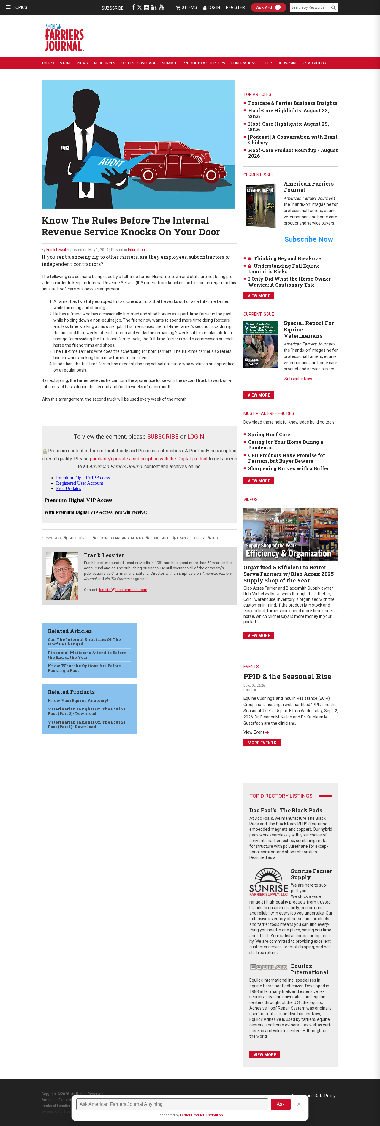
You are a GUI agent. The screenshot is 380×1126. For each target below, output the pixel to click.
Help (267, 63)
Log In (214, 7)
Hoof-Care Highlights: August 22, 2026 (288, 113)
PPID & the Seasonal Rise (287, 676)
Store (66, 63)
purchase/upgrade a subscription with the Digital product (149, 459)
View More (259, 295)
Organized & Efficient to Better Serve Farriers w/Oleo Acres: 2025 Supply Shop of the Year (288, 574)
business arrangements (119, 538)
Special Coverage (138, 63)
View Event (253, 732)
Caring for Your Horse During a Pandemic (285, 445)
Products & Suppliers (204, 63)
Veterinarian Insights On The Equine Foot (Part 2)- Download (87, 711)
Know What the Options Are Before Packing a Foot (84, 668)
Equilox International (310, 969)
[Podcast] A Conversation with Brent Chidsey (293, 140)
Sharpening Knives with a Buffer (288, 468)
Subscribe (113, 8)
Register (235, 7)
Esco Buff (160, 538)
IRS (215, 538)
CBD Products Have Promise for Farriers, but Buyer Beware (286, 458)
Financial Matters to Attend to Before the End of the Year (87, 655)
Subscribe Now (298, 378)
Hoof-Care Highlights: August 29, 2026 (288, 126)
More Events (262, 742)
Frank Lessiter (57, 249)
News (82, 63)
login (195, 436)
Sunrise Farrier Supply (311, 874)
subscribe (163, 436)
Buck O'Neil (79, 538)
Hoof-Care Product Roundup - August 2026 (293, 153)
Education (136, 249)
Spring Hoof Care (269, 434)
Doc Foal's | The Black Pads (285, 810)
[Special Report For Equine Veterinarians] (260, 344)
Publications (244, 63)
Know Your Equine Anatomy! (78, 700)
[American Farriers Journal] (260, 205)
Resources (104, 63)
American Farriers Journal (309, 187)
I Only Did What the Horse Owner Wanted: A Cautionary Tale (289, 282)
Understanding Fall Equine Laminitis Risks (284, 268)
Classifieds (314, 63)
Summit (169, 63)
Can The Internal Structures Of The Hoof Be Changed (84, 642)
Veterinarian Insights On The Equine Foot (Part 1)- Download (87, 724)
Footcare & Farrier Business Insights (293, 103)
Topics (20, 7)
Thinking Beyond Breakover (288, 258)
